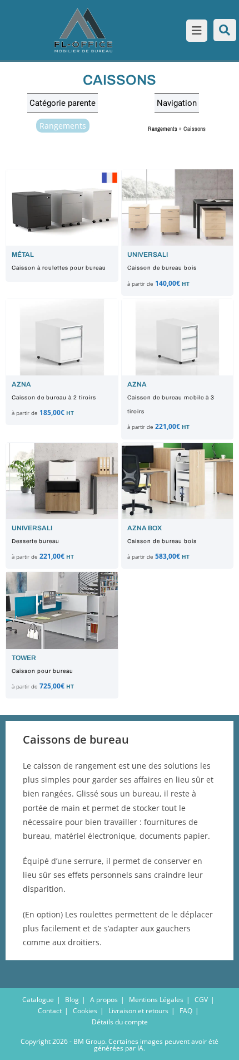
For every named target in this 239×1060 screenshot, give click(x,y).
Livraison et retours (138, 1010)
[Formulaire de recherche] (224, 30)
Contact (50, 1010)
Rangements (62, 125)
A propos (104, 999)
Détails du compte (120, 1022)
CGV (201, 999)
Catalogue (38, 999)
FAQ (186, 1010)
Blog (72, 999)
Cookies (85, 1010)
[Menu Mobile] (194, 31)
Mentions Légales (156, 999)
